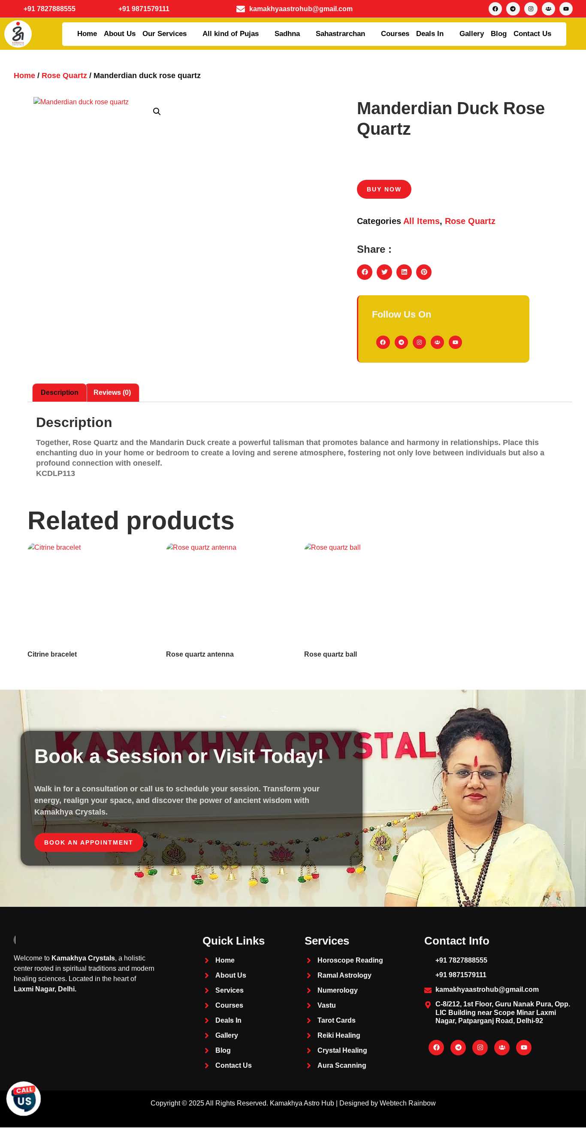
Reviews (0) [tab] (112, 392)
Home (87, 34)
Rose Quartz (64, 75)
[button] (157, 111)
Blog (499, 34)
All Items (421, 221)
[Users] (548, 8)
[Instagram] (531, 8)
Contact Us (532, 34)
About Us (120, 34)
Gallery (471, 34)
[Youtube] (566, 8)
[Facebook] (495, 8)
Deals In (430, 34)
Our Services (164, 34)
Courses (395, 34)
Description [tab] (60, 392)
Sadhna (287, 34)
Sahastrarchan (340, 34)
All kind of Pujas (230, 34)
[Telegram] (513, 8)
